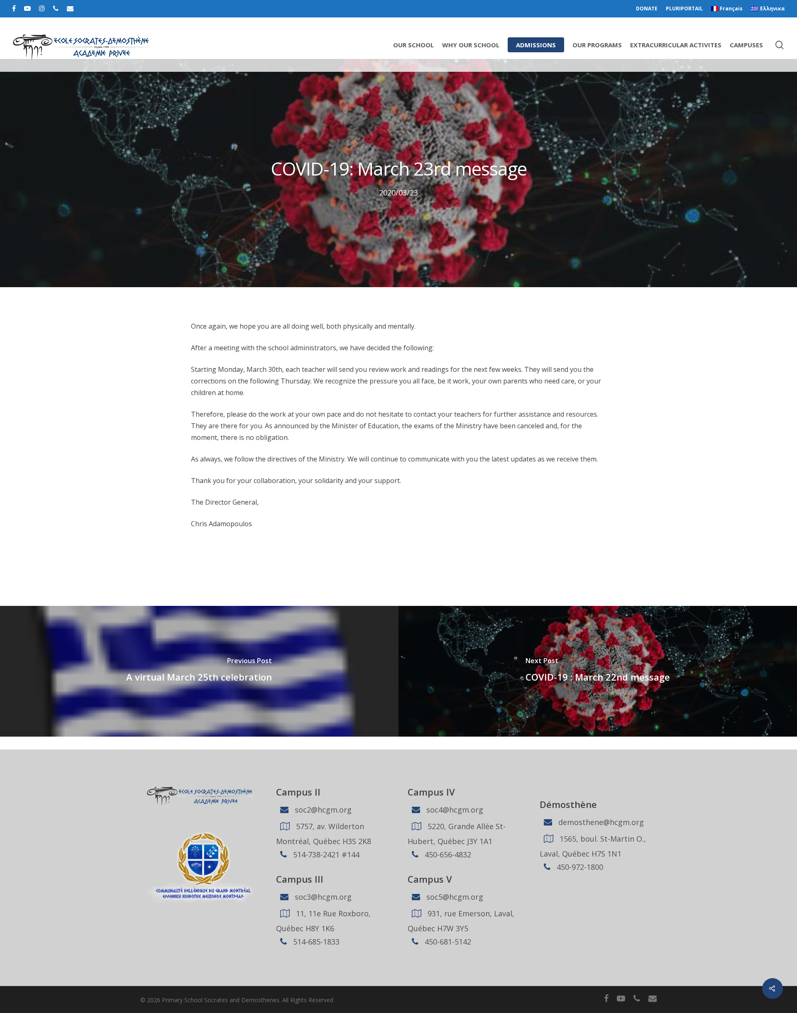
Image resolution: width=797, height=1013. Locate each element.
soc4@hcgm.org (453, 810)
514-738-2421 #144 (325, 854)
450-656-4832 (447, 854)
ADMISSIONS (536, 45)
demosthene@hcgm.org (600, 822)
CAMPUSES (746, 45)
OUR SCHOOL (413, 45)
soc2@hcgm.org (322, 810)
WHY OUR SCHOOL (470, 45)
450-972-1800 (579, 867)
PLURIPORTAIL (684, 8)
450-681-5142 (447, 942)
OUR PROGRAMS (597, 45)
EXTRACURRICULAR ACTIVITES (675, 45)
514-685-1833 (315, 942)
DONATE (647, 8)
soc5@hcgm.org (453, 897)
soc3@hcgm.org (322, 897)
